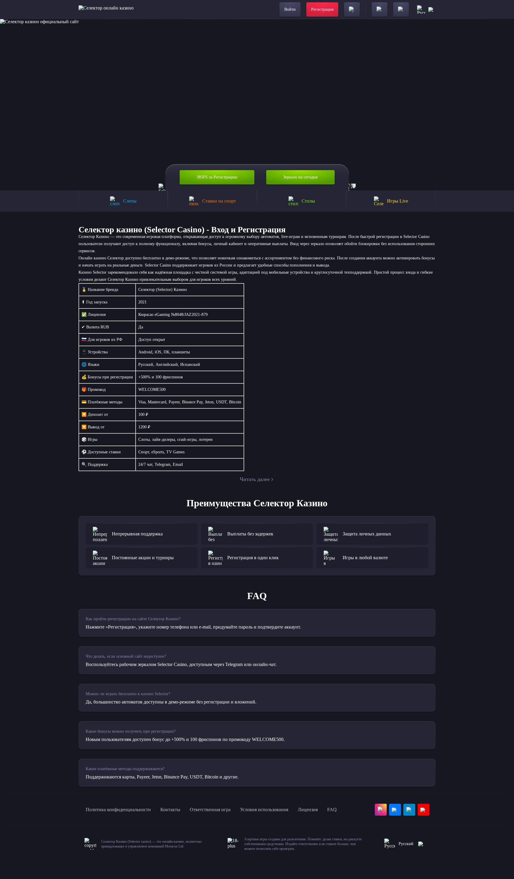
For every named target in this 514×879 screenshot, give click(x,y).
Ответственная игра (210, 809)
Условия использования (264, 809)
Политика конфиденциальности (118, 809)
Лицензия (308, 809)
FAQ (332, 809)
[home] (106, 9)
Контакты (170, 809)
